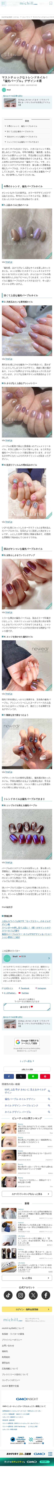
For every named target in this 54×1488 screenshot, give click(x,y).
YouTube (25, 993)
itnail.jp (8, 262)
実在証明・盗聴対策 (8, 1420)
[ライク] (51, 2)
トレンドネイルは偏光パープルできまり (23, 142)
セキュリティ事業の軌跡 (10, 1429)
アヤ (51, 1187)
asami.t (50, 1146)
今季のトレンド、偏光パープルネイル (22, 126)
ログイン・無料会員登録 (27, 1309)
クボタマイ (49, 1160)
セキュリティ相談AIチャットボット (13, 1417)
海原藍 (50, 1272)
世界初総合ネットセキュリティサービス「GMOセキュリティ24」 (22, 1411)
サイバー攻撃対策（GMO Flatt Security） (14, 1426)
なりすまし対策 (32, 1426)
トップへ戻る (26, 1061)
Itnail (9, 90)
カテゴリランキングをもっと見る (27, 1194)
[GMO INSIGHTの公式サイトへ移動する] (27, 1397)
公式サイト (8, 988)
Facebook (25, 988)
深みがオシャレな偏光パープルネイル (22, 137)
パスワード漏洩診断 (8, 1414)
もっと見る (27, 1278)
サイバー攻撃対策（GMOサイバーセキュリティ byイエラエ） (21, 1423)
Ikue (51, 1133)
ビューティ (26, 17)
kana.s (50, 1173)
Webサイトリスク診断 (22, 1414)
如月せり (50, 1245)
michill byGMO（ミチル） (11, 17)
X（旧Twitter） (10, 993)
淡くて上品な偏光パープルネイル (20, 131)
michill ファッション (46, 1218)
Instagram (42, 988)
